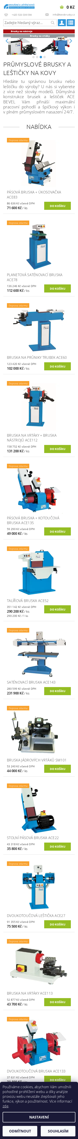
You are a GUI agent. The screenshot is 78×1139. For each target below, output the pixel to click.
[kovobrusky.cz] (19, 5)
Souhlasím (58, 1131)
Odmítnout (20, 1131)
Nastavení (39, 1117)
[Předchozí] (7, 41)
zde (5, 1106)
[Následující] (71, 41)
